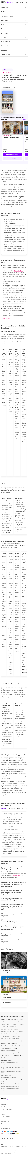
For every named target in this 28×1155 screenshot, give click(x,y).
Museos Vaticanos (18, 1019)
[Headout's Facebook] (10, 1138)
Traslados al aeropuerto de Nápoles (10, 1086)
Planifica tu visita (5, 318)
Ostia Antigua (17, 1041)
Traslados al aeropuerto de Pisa (9, 1091)
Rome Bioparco (16, 875)
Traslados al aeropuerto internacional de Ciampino (11, 1071)
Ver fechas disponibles (12, 154)
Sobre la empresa (5, 1116)
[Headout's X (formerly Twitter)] (12, 1138)
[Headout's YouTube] (7, 1138)
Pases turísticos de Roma (7, 1057)
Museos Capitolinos (6, 1048)
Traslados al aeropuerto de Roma (9, 1062)
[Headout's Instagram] (5, 1138)
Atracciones (4, 20)
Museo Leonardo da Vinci (18, 1046)
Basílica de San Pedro (6, 1022)
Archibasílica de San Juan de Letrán (10, 1038)
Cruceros (3, 37)
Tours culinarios (5, 41)
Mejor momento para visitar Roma (9, 1077)
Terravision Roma (5, 1065)
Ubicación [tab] (12, 809)
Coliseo (3, 1024)
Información (4, 7)
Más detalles (12, 158)
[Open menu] (26, 2)
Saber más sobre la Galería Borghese (6, 531)
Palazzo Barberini (11, 1026)
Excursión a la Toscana (6, 1055)
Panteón (3, 1026)
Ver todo (24, 118)
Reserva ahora (6, 973)
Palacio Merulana (5, 1036)
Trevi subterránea (16, 1036)
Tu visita (3, 12)
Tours (2, 24)
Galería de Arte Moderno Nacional (9, 1029)
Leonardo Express (16, 1065)
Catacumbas (21, 1024)
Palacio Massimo (17, 1034)
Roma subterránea (6, 1043)
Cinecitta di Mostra (6, 1034)
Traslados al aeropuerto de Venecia (10, 1088)
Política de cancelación (7, 1124)
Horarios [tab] (3, 808)
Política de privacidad (6, 1119)
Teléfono (5, 1107)
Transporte (4, 29)
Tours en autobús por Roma (8, 1050)
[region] (14, 141)
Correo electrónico (7, 1109)
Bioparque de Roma (18, 1031)
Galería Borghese (8, 69)
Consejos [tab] (20, 809)
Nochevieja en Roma (14, 1075)
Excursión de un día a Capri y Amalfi (10, 1053)
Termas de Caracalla (6, 1031)
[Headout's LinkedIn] (2, 1138)
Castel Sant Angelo (11, 1024)
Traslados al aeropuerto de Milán (9, 1083)
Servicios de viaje (5, 33)
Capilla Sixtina (17, 1022)
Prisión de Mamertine (6, 1041)
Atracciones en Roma (7, 16)
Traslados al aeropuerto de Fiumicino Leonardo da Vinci (13, 1068)
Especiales (4, 50)
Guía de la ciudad (5, 54)
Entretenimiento (5, 46)
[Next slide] (26, 357)
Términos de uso (5, 1121)
